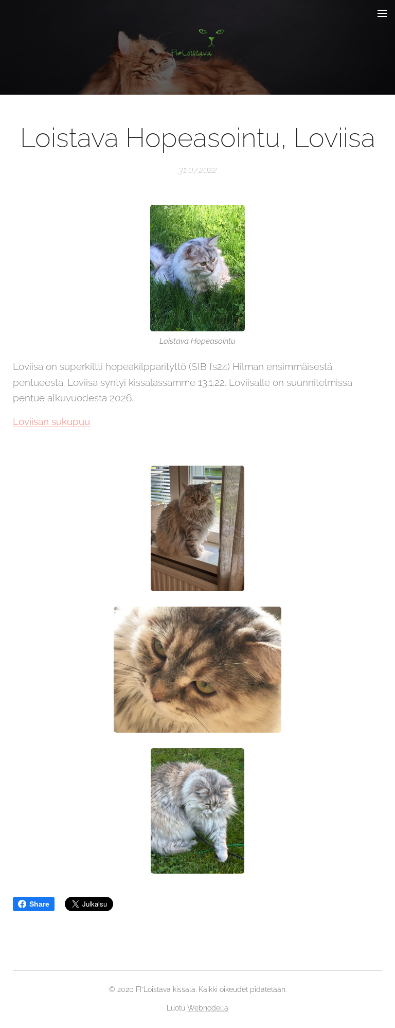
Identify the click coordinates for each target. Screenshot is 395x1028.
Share (39, 904)
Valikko (382, 13)
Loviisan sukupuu (51, 421)
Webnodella (207, 1008)
